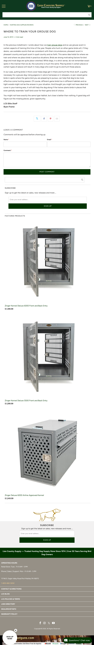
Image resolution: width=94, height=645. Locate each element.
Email (49, 139)
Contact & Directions (11, 589)
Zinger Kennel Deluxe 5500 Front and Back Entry (26, 400)
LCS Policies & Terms (10, 599)
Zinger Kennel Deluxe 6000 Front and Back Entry (26, 306)
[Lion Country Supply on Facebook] (40, 623)
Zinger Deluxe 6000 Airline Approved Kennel (24, 495)
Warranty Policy (9, 614)
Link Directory (8, 604)
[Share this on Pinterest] (50, 119)
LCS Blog (5, 594)
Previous (79, 25)
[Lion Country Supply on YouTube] (53, 623)
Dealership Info (8, 609)
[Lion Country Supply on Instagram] (44, 623)
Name (6, 139)
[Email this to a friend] (56, 119)
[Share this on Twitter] (37, 119)
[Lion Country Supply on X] (49, 623)
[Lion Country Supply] (51, 6)
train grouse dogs (54, 45)
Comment (8, 150)
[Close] (15, 630)
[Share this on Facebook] (44, 119)
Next (87, 25)
